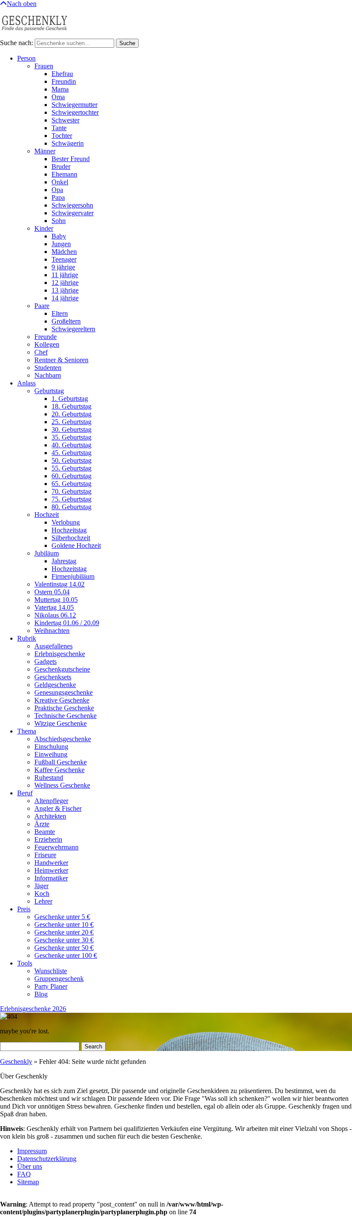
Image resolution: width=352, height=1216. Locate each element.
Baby (59, 236)
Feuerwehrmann (56, 847)
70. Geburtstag (71, 491)
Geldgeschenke (55, 684)
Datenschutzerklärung (46, 1158)
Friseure (45, 855)
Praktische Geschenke (64, 708)
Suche (127, 43)
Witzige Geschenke (60, 723)
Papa (58, 197)
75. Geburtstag (71, 499)
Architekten (50, 816)
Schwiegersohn (72, 205)
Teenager (64, 259)
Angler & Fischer (58, 808)
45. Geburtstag (71, 452)
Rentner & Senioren (61, 360)
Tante (59, 127)
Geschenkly (16, 1061)
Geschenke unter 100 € (65, 955)
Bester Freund (71, 158)
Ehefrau (62, 73)
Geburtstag (49, 390)
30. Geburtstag (71, 429)
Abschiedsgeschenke (62, 738)
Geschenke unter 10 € (64, 924)
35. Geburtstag (71, 437)
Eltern (60, 313)
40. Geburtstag (71, 445)
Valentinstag (59, 584)
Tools (24, 963)
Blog (41, 994)
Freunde (45, 336)
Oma (58, 97)
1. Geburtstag (70, 398)
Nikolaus (55, 615)
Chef (41, 352)
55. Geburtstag (71, 468)
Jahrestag (64, 561)
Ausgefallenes (53, 646)
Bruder (61, 166)
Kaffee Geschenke (59, 769)
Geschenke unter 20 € (64, 932)
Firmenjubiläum (73, 576)
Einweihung (50, 754)
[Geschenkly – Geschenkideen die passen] (34, 34)
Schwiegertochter (75, 112)
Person (26, 58)
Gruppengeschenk (59, 978)
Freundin (64, 81)
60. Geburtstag (71, 476)
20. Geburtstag (71, 414)
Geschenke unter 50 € (64, 947)
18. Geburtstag (71, 406)
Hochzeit (46, 514)
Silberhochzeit (71, 537)
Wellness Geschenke (62, 785)
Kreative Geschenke (61, 700)
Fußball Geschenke (60, 762)
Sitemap (28, 1181)
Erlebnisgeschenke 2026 (33, 1008)
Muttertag (56, 599)
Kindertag (66, 622)
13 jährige (65, 290)
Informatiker (51, 878)
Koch (41, 893)
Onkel (60, 182)
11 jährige (65, 274)
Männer (44, 151)
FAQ (24, 1174)
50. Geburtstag (71, 460)
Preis (23, 909)
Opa (57, 189)
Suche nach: (16, 42)
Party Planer (50, 986)
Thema (26, 731)
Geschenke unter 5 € (62, 916)
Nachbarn (47, 375)
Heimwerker (51, 870)
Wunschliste (50, 971)
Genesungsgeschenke (63, 692)
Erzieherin (48, 839)
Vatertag (54, 607)
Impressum (32, 1151)
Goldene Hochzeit (76, 545)
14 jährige (65, 298)
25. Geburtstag (71, 421)
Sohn (59, 220)
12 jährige (65, 282)
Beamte (44, 831)
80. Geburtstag (71, 506)
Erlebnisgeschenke (59, 653)
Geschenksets (52, 677)
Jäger (41, 885)
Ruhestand (48, 777)
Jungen (61, 243)
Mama (60, 89)
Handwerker (51, 862)
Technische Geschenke (65, 715)
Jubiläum (46, 553)
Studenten (47, 367)
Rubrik (26, 638)
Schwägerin (68, 143)
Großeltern (66, 321)
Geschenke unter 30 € (64, 940)
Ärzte (41, 824)
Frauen (43, 66)
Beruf (25, 793)
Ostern (52, 592)
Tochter (62, 135)
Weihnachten (52, 630)
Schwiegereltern (73, 329)
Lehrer (43, 901)
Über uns (29, 1166)
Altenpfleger (51, 800)
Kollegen (46, 344)
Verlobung (66, 522)
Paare (41, 305)
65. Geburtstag (71, 483)
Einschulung (51, 746)
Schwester (65, 120)
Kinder (43, 228)
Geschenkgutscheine (62, 669)
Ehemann (64, 174)
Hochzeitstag (69, 530)
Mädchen (64, 251)
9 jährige (63, 267)
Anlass (26, 383)
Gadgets (45, 661)
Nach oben (21, 3)
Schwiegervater (73, 213)
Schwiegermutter (74, 104)
